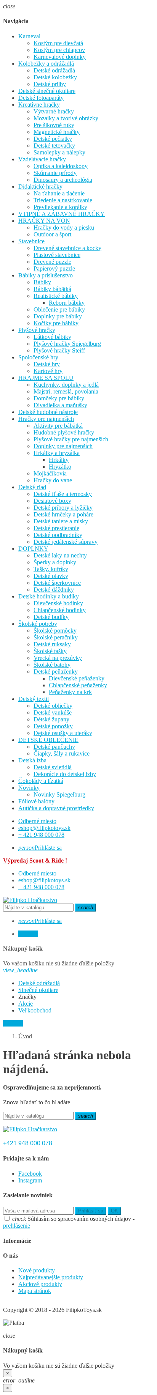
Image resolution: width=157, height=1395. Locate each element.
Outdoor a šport (52, 234)
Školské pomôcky (55, 630)
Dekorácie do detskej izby (65, 774)
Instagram (30, 1180)
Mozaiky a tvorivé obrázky (66, 118)
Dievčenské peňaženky (76, 678)
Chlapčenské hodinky (60, 610)
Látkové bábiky (52, 337)
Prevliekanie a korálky (60, 207)
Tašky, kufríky (51, 569)
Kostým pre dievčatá (58, 43)
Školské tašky (50, 651)
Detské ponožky (53, 726)
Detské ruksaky (52, 644)
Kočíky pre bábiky (56, 323)
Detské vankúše (53, 712)
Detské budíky (51, 617)
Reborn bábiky (67, 302)
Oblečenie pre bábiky (59, 309)
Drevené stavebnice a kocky (67, 248)
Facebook (30, 1173)
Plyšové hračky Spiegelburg (67, 343)
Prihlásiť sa (90, 1211)
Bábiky (42, 282)
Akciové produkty (40, 1284)
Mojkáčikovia (50, 473)
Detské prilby (50, 84)
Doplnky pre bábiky (58, 316)
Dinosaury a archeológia (63, 179)
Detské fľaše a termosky (63, 494)
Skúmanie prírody (55, 173)
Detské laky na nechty (60, 555)
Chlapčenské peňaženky (78, 685)
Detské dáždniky (54, 589)
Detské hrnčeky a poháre (63, 514)
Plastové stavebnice (57, 255)
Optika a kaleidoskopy (61, 166)
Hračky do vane (53, 480)
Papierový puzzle (54, 268)
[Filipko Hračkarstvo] (30, 900)
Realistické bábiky (56, 296)
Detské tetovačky (54, 145)
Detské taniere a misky (61, 521)
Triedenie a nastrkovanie (63, 200)
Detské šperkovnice (57, 582)
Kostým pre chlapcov (59, 50)
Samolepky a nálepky (59, 152)
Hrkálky (59, 460)
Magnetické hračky (57, 132)
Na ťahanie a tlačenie (59, 193)
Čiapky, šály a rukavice (62, 753)
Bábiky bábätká (52, 289)
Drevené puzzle (52, 261)
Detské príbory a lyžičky (63, 507)
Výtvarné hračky (54, 111)
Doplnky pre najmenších (63, 446)
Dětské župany (51, 719)
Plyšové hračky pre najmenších (71, 439)
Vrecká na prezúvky (58, 658)
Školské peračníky (56, 637)
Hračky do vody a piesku (64, 227)
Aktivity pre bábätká (58, 425)
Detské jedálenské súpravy (66, 541)
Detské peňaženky (56, 671)
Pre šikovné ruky (54, 125)
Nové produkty (36, 1270)
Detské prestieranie (56, 528)
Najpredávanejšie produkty (50, 1277)
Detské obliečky (53, 705)
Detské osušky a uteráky (63, 733)
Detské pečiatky (53, 138)
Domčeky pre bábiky (59, 398)
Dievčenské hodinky (58, 603)
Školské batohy (52, 664)
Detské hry (47, 364)
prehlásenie (16, 1225)
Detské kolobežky (55, 77)
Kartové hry (48, 371)
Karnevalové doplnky (60, 57)
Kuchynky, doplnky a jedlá (66, 384)
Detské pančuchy (54, 746)
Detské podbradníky (58, 535)
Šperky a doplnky (55, 562)
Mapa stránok (34, 1291)
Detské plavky (51, 576)
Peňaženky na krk (70, 692)
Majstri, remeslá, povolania (66, 391)
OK (114, 1211)
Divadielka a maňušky (60, 405)
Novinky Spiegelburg (59, 794)
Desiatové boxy (52, 501)
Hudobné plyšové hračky (64, 432)
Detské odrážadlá (54, 70)
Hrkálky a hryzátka (57, 453)
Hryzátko (60, 466)
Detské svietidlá (53, 767)
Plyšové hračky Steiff (59, 350)
